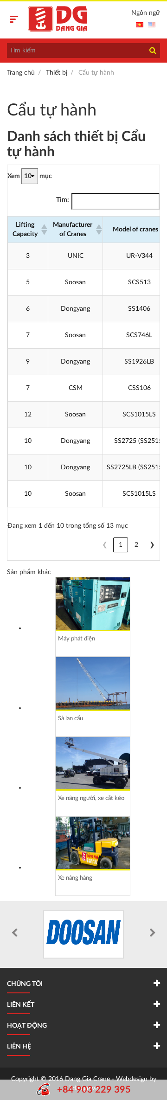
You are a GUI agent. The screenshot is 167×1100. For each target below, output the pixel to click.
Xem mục (29, 176)
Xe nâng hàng (75, 878)
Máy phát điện (76, 639)
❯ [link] (152, 545)
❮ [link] (105, 545)
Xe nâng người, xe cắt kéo (91, 798)
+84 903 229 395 (94, 1089)
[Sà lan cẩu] (93, 683)
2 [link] (136, 545)
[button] (42, 229)
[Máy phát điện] (93, 603)
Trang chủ (21, 73)
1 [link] (120, 545)
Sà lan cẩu (70, 719)
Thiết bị (56, 73)
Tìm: (62, 200)
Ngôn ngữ (145, 13)
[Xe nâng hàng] (93, 843)
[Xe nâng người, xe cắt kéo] (93, 763)
